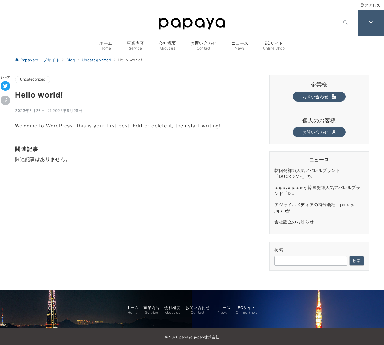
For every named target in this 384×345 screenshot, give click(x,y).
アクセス (372, 5)
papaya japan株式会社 (199, 337)
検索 (279, 249)
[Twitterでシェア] (5, 86)
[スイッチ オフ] (346, 23)
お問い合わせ (316, 96)
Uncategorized (32, 79)
